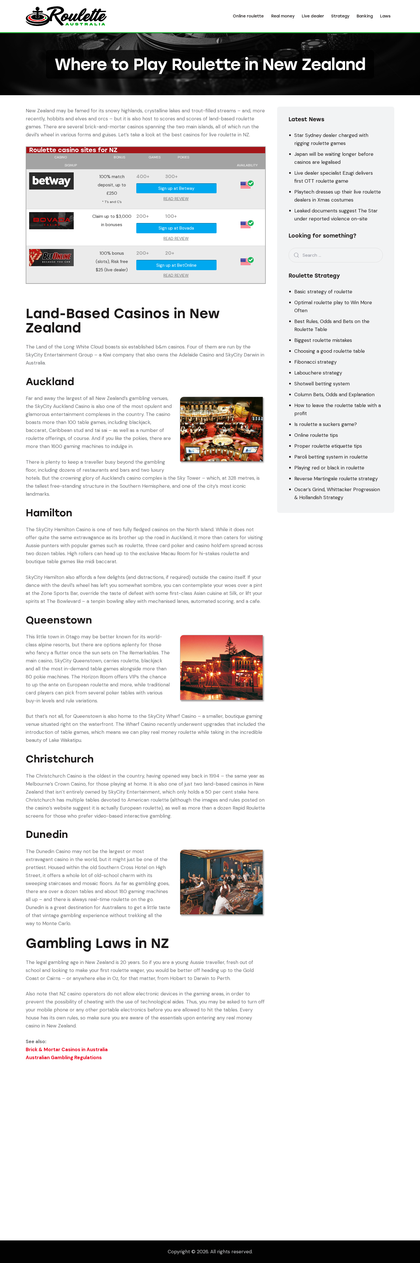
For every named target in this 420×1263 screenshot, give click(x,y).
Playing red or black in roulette (329, 468)
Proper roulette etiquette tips (328, 446)
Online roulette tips (316, 435)
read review (176, 198)
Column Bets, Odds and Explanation (334, 394)
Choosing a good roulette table (329, 351)
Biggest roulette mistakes (323, 340)
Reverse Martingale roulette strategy (336, 478)
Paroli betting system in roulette (331, 457)
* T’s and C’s (112, 202)
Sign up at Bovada (176, 228)
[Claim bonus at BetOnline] (51, 253)
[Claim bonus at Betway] (51, 176)
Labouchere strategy (318, 373)
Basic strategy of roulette (323, 291)
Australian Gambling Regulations (64, 1057)
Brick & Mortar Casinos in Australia (67, 1049)
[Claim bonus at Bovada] (51, 216)
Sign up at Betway (176, 188)
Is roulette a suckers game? (325, 424)
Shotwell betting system (322, 384)
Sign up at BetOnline (176, 265)
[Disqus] (146, 1132)
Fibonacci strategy (315, 362)
